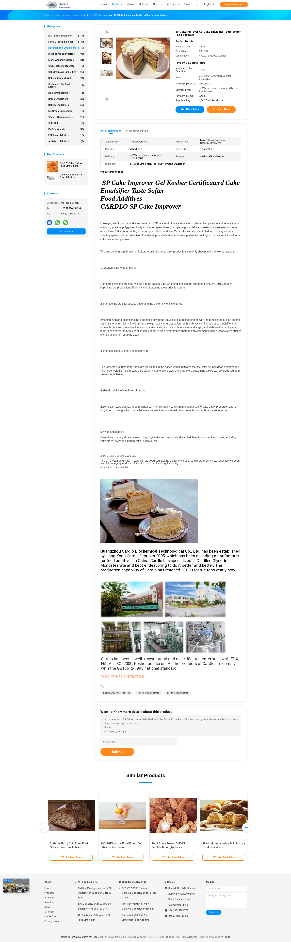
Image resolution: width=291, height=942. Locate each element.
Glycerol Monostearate (66, 66)
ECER (227, 937)
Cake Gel (66, 123)
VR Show (49, 897)
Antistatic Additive (66, 141)
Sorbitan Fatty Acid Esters (66, 85)
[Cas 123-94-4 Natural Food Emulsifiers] (52, 166)
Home (47, 888)
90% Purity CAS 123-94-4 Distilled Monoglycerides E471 (138, 906)
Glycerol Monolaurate (66, 117)
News (47, 907)
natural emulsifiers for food (116, 693)
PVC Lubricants (66, 129)
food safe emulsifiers (148, 693)
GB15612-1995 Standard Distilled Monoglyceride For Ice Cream (139, 893)
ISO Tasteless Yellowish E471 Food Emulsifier (93, 917)
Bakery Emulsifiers (66, 105)
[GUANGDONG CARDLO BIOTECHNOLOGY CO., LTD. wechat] (65, 222)
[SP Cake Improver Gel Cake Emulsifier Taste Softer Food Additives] (143, 58)
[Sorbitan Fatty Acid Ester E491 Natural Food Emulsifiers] (68, 815)
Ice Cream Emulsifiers (66, 111)
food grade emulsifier (177, 693)
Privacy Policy (51, 921)
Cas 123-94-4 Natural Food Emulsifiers (71, 164)
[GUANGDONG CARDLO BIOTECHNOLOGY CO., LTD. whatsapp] (57, 222)
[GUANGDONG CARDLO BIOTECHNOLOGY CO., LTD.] (57, 5)
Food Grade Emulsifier (66, 41)
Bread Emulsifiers (66, 99)
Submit (117, 752)
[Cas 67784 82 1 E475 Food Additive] (52, 178)
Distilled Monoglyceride (66, 53)
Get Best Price (190, 109)
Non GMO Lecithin (66, 93)
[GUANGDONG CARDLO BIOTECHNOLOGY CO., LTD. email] (49, 222)
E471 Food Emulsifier (66, 35)
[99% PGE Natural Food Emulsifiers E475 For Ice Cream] (119, 815)
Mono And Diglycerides (66, 60)
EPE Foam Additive (66, 135)
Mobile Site (50, 916)
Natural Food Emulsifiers (66, 47)
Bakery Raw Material (66, 78)
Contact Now (66, 231)
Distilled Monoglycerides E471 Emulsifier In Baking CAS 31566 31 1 (94, 893)
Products (49, 893)
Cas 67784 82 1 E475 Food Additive (70, 176)
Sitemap (49, 911)
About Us (49, 902)
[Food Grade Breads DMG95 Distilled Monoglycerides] (169, 815)
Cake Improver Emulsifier (66, 72)
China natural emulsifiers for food (79, 937)
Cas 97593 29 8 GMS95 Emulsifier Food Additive (135, 917)
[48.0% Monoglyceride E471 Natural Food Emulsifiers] (220, 815)
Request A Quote (234, 4)
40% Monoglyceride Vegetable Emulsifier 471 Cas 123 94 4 (94, 906)
